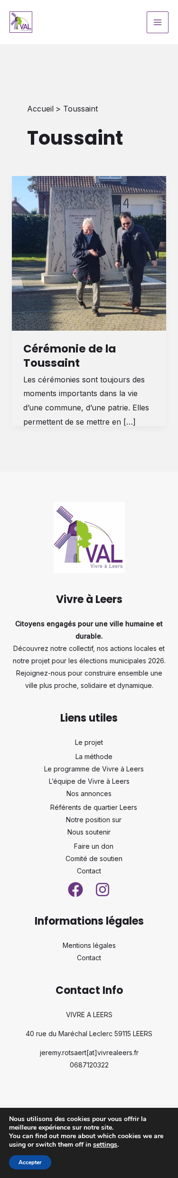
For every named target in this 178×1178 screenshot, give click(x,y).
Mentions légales (89, 945)
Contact (89, 871)
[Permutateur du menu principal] (158, 22)
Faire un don (93, 846)
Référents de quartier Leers (93, 807)
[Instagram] (102, 889)
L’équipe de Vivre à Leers (89, 781)
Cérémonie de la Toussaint (69, 356)
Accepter (30, 1162)
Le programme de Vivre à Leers (94, 769)
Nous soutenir (89, 832)
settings (105, 1145)
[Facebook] (75, 889)
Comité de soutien (94, 858)
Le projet (89, 742)
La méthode (93, 756)
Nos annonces (89, 793)
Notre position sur (94, 820)
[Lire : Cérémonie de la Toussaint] (89, 253)
